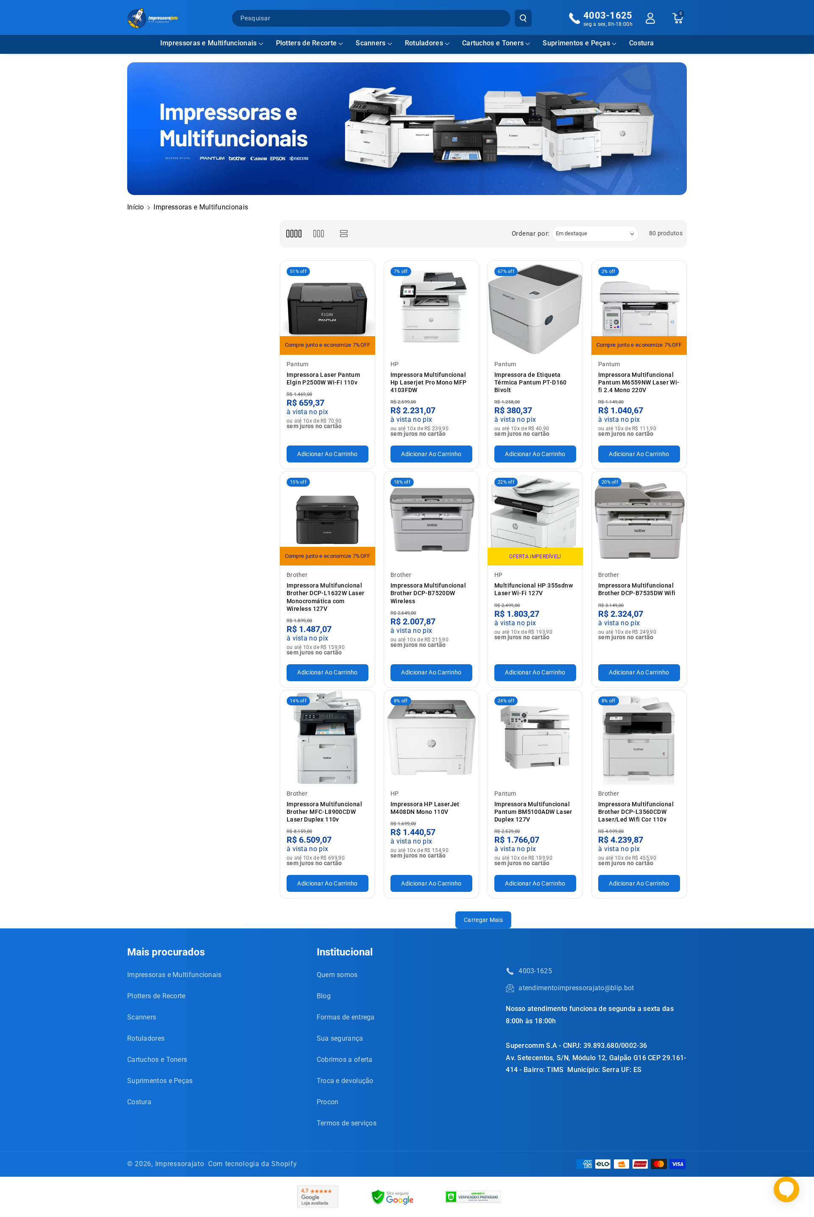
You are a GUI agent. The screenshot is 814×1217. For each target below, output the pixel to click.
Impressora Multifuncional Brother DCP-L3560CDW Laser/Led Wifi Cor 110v (636, 812)
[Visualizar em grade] (293, 233)
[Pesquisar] (523, 18)
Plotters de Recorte (306, 43)
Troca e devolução (345, 1081)
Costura (139, 1102)
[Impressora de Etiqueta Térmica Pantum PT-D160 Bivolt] (535, 308)
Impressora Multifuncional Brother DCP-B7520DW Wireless (428, 593)
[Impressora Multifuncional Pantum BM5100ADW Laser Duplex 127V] (535, 737)
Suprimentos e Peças (576, 43)
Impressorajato (179, 1164)
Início (135, 207)
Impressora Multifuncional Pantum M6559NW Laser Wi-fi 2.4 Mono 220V (639, 382)
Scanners (370, 43)
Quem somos (337, 975)
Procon (328, 1102)
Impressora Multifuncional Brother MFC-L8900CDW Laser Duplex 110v (324, 812)
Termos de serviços (346, 1123)
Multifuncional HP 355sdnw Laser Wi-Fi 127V (533, 589)
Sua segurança (340, 1038)
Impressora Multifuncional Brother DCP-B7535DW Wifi (637, 589)
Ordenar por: (531, 233)
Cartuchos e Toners (493, 43)
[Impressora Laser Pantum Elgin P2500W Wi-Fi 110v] (327, 308)
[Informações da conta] (650, 18)
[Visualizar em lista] (344, 233)
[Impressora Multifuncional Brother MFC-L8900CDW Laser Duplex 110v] (327, 737)
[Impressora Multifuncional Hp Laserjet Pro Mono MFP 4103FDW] (431, 308)
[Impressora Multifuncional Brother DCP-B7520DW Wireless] (431, 518)
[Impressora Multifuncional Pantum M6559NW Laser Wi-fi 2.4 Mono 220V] (639, 308)
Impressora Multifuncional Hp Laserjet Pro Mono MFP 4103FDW (428, 382)
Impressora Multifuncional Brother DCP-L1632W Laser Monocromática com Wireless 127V (326, 597)
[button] (211, 43)
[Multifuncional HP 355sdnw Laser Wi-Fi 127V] (535, 518)
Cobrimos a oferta (345, 1059)
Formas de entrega (346, 1017)
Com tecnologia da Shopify (252, 1164)
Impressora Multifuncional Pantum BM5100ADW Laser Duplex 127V (533, 812)
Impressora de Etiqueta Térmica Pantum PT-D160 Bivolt (530, 382)
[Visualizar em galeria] (318, 233)
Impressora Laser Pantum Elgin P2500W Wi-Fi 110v (323, 378)
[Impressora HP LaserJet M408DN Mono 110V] (431, 737)
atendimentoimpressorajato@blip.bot (576, 988)
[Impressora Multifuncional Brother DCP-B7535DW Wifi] (639, 518)
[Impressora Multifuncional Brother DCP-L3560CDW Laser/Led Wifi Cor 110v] (639, 737)
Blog (324, 996)
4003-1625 (535, 971)
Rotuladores (424, 43)
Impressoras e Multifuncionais (208, 43)
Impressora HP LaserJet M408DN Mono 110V (425, 808)
